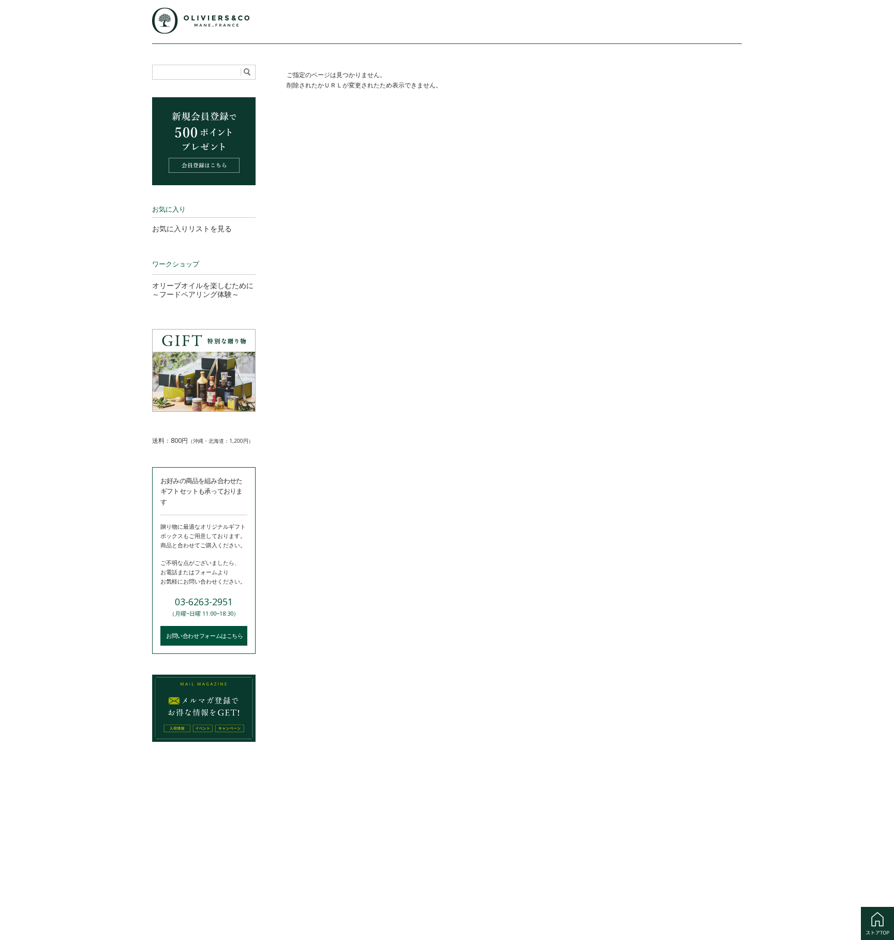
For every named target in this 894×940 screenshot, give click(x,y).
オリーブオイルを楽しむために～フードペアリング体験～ (203, 290)
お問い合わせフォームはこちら (204, 635)
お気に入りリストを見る (192, 228)
